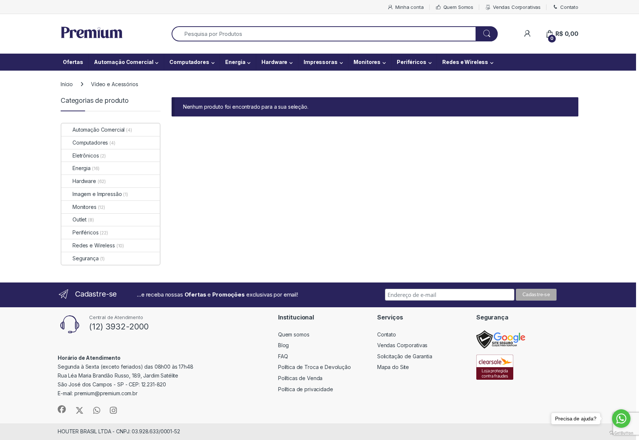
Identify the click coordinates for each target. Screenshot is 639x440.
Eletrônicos (85, 155)
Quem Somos (458, 7)
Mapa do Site (393, 367)
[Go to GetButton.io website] (621, 432)
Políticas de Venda (300, 378)
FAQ (283, 356)
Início (67, 84)
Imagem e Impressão (97, 194)
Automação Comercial (123, 62)
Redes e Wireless (465, 62)
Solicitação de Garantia (404, 356)
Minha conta (409, 7)
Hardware (274, 62)
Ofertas (73, 62)
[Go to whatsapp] (621, 418)
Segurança (85, 258)
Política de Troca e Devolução (314, 367)
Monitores (367, 62)
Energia (235, 62)
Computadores (189, 62)
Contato (569, 7)
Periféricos (411, 62)
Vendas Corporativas (517, 7)
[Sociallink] (62, 409)
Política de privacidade (305, 389)
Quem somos (294, 334)
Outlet (79, 219)
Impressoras (320, 62)
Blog (283, 345)
